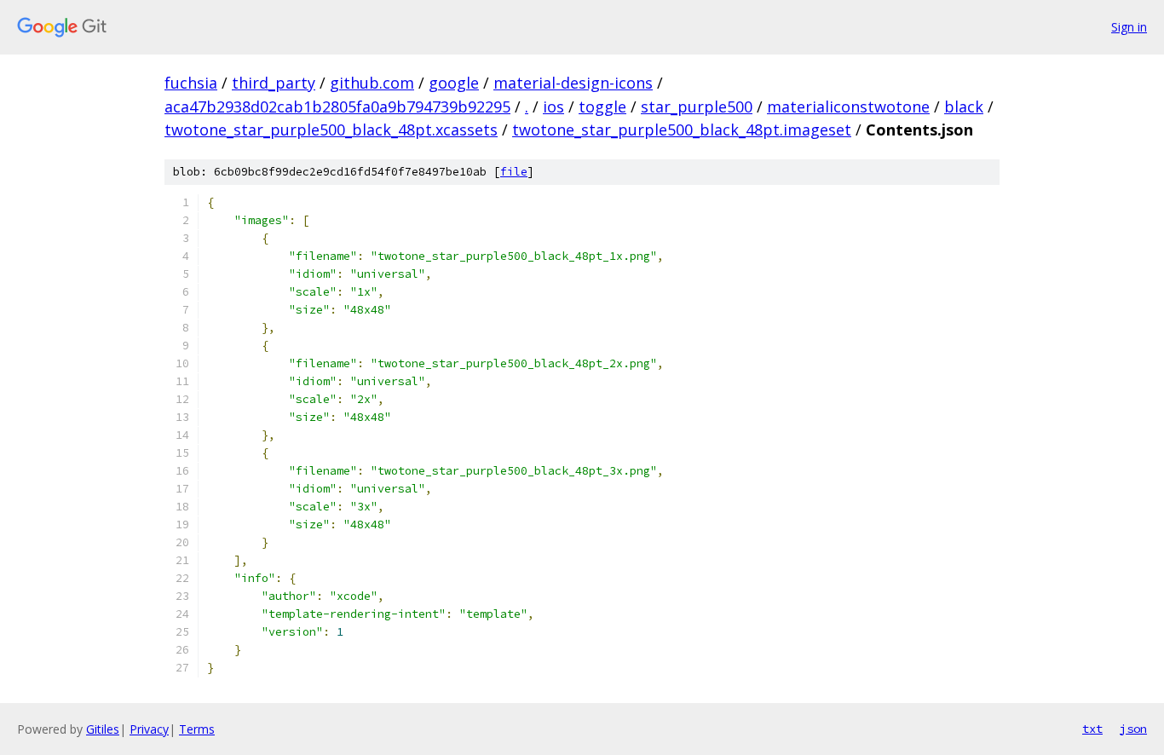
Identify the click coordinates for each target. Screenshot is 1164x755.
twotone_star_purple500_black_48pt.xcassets (331, 129)
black (963, 106)
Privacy (149, 729)
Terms (197, 729)
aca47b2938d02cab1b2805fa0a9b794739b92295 (337, 106)
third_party (273, 82)
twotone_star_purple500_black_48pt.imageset (681, 129)
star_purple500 (696, 106)
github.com (372, 82)
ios (553, 106)
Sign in (1129, 27)
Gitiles (102, 729)
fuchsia (190, 82)
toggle (602, 106)
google (454, 82)
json (1133, 728)
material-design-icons (573, 82)
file (513, 171)
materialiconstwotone (848, 106)
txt (1092, 728)
